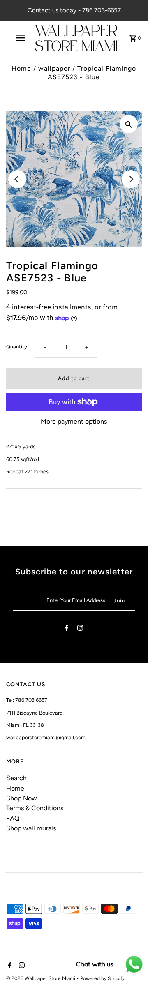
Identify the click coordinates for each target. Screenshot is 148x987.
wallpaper (54, 68)
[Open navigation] (20, 38)
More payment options (74, 421)
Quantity (16, 347)
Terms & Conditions (34, 808)
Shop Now (21, 798)
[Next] (131, 179)
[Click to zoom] (129, 124)
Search (16, 778)
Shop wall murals (31, 828)
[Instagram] (80, 629)
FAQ (12, 818)
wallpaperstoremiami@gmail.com (46, 737)
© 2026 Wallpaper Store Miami (41, 978)
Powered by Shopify (102, 978)
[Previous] (17, 179)
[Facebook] (66, 629)
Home (21, 68)
